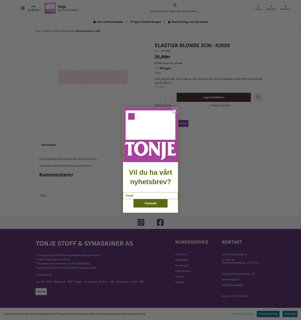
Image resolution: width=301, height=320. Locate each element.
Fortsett (150, 203)
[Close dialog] (175, 110)
